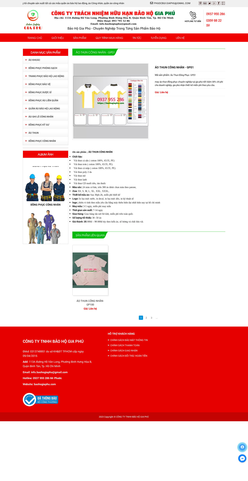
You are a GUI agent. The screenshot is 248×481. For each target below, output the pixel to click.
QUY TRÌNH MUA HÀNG (109, 37)
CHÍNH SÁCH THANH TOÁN (125, 345)
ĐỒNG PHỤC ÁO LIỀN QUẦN (43, 100)
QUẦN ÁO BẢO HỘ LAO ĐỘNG (44, 108)
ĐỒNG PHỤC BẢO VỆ (39, 84)
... (157, 317)
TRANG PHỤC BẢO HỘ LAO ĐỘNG (46, 76)
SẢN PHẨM (79, 37)
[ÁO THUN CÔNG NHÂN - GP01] (110, 137)
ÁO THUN (34, 132)
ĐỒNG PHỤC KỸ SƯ (39, 124)
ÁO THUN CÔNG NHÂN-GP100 (90, 302)
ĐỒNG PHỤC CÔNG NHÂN (42, 140)
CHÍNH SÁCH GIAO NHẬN (123, 350)
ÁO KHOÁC (34, 59)
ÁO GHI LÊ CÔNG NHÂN (41, 116)
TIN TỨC (137, 37)
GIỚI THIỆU (57, 37)
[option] (45, 199)
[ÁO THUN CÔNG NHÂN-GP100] (90, 270)
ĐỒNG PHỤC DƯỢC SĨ (40, 92)
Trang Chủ (34, 37)
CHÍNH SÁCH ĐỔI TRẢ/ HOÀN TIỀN (128, 355)
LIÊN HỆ (180, 37)
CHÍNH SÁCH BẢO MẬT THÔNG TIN (129, 340)
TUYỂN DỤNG (159, 37)
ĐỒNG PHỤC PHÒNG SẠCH (43, 68)
